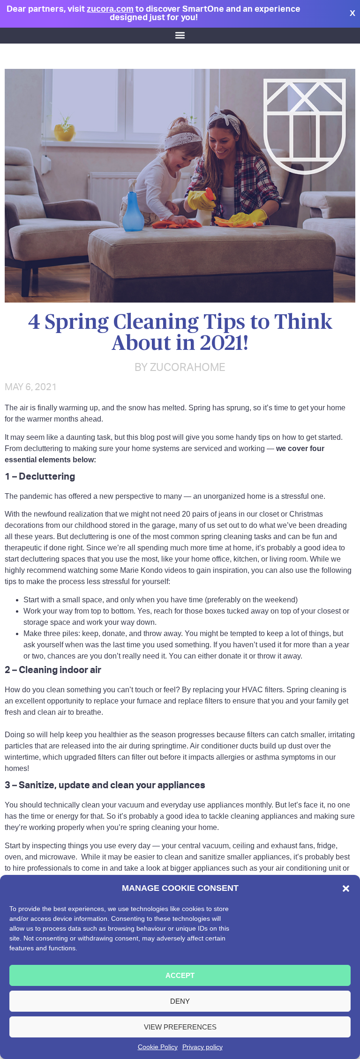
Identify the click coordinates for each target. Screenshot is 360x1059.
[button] (346, 888)
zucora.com (110, 9)
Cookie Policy (158, 1047)
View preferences (180, 1027)
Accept (180, 975)
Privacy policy (202, 1047)
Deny (180, 1001)
